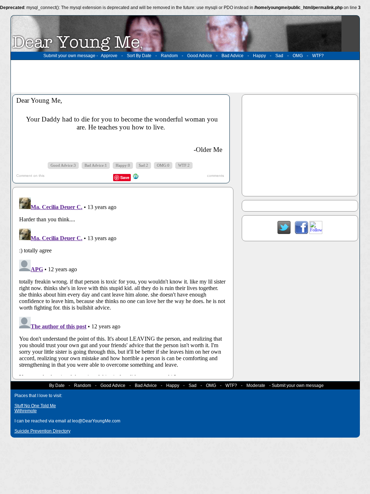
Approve (109, 55)
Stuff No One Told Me (35, 405)
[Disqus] (122, 285)
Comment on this (30, 176)
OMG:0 (163, 165)
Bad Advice (232, 55)
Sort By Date (139, 55)
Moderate (255, 385)
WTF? (318, 55)
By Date (57, 385)
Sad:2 (143, 165)
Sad (279, 55)
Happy (259, 55)
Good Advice (199, 55)
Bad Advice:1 (96, 165)
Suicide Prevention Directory (42, 431)
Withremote (25, 410)
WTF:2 (184, 165)
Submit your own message (69, 55)
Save (124, 177)
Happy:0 (123, 165)
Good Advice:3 (63, 165)
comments (215, 176)
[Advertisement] (185, 76)
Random (169, 55)
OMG (298, 55)
